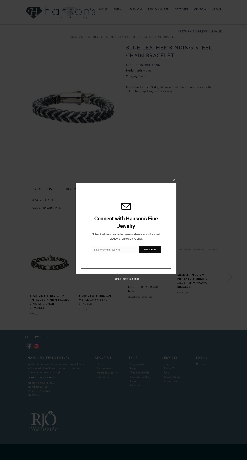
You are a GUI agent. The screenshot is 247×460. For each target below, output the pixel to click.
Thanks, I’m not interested (126, 278)
